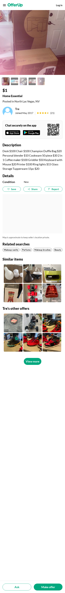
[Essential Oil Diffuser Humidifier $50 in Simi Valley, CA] (13, 273)
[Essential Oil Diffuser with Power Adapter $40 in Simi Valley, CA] (32, 273)
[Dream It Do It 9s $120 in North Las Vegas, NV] (13, 342)
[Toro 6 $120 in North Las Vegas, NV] (32, 342)
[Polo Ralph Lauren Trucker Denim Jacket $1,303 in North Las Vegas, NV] (13, 323)
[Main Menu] (4, 5)
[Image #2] (14, 81)
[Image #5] (41, 81)
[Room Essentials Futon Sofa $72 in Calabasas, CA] (51, 273)
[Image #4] (32, 81)
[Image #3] (23, 81)
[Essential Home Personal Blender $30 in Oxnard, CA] (13, 293)
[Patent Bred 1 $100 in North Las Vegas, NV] (51, 342)
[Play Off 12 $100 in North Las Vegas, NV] (51, 323)
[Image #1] (5, 81)
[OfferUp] (15, 5)
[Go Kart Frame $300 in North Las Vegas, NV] (32, 323)
